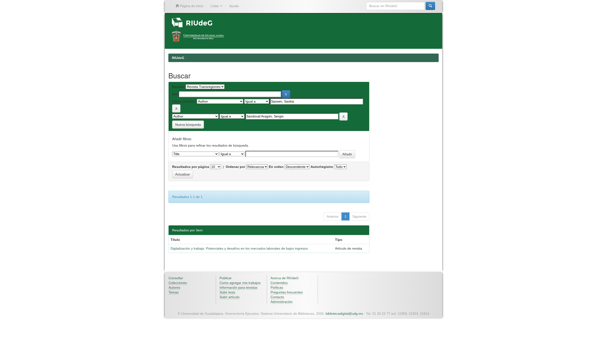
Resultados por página (190, 167)
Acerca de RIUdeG (285, 278)
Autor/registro (322, 167)
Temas (174, 292)
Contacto (277, 297)
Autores (174, 287)
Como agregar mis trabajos (240, 283)
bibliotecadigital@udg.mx (344, 313)
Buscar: (178, 87)
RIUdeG (178, 58)
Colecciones (178, 283)
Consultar (176, 278)
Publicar (226, 278)
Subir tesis (227, 292)
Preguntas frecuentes (287, 292)
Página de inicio (191, 6)
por (175, 94)
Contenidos (279, 283)
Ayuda (234, 6)
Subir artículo (229, 297)
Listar (215, 6)
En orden (276, 167)
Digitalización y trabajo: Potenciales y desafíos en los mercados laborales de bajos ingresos (239, 248)
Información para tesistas (239, 287)
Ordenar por (235, 167)
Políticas (277, 287)
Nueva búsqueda (188, 124)
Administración (282, 302)
